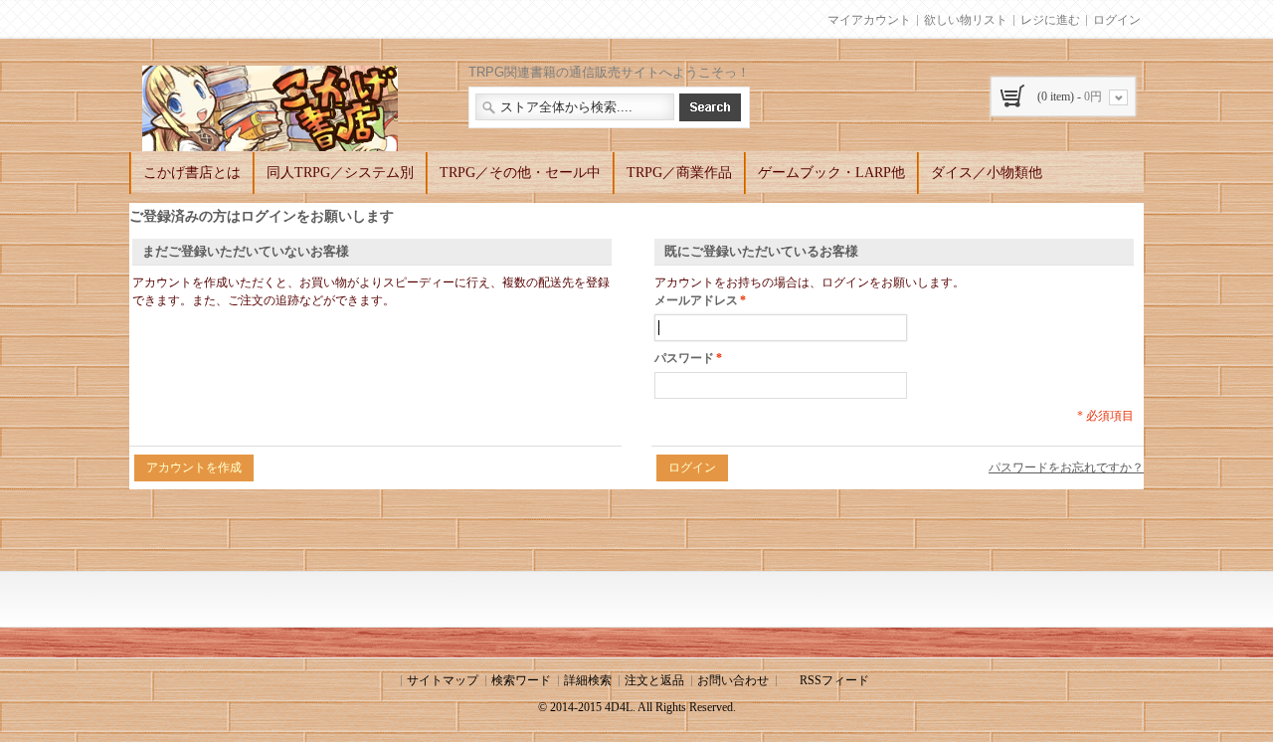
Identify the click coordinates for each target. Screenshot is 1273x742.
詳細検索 (588, 680)
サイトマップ (442, 680)
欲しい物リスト (965, 20)
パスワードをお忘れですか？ (1066, 467)
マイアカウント (869, 20)
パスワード (684, 358)
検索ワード (521, 680)
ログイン (1117, 20)
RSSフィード (834, 680)
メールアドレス (696, 300)
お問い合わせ (733, 680)
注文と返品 (654, 680)
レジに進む (1050, 20)
